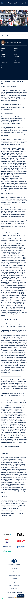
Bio (2, 81)
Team (22, 8)
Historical (20, 81)
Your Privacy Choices (14, 582)
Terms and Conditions (14, 575)
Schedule (16, 8)
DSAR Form (14, 578)
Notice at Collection (14, 585)
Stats (13, 81)
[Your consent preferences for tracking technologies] (2, 598)
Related (7, 81)
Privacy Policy (14, 568)
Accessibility (14, 588)
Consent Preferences (14, 571)
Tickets (8, 8)
